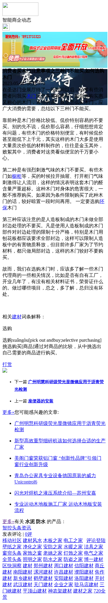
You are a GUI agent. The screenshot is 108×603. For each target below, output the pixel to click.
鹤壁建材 (43, 578)
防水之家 (52, 559)
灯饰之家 (73, 553)
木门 (31, 95)
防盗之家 (73, 559)
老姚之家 (52, 553)
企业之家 (63, 584)
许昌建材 (63, 571)
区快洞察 (12, 565)
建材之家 (82, 590)
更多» (8, 412)
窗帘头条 (12, 553)
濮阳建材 (84, 571)
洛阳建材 (84, 578)
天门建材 (43, 584)
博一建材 (93, 559)
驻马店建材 (86, 584)
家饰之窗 (32, 553)
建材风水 (32, 540)
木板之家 (52, 540)
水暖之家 (73, 546)
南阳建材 (22, 571)
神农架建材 (60, 590)
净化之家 (32, 546)
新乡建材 (22, 578)
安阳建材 (63, 578)
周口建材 (63, 565)
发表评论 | (17, 534)
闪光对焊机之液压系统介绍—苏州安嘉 (55, 492)
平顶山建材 (35, 590)
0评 (28, 534)
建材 (17, 316)
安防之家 (52, 546)
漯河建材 (43, 571)
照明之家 (32, 559)
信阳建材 (84, 565)
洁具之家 (93, 546)
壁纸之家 (12, 546)
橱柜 (17, 176)
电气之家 (93, 553)
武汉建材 (22, 584)
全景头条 (12, 559)
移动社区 (12, 540)
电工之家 (73, 540)
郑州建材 (43, 565)
